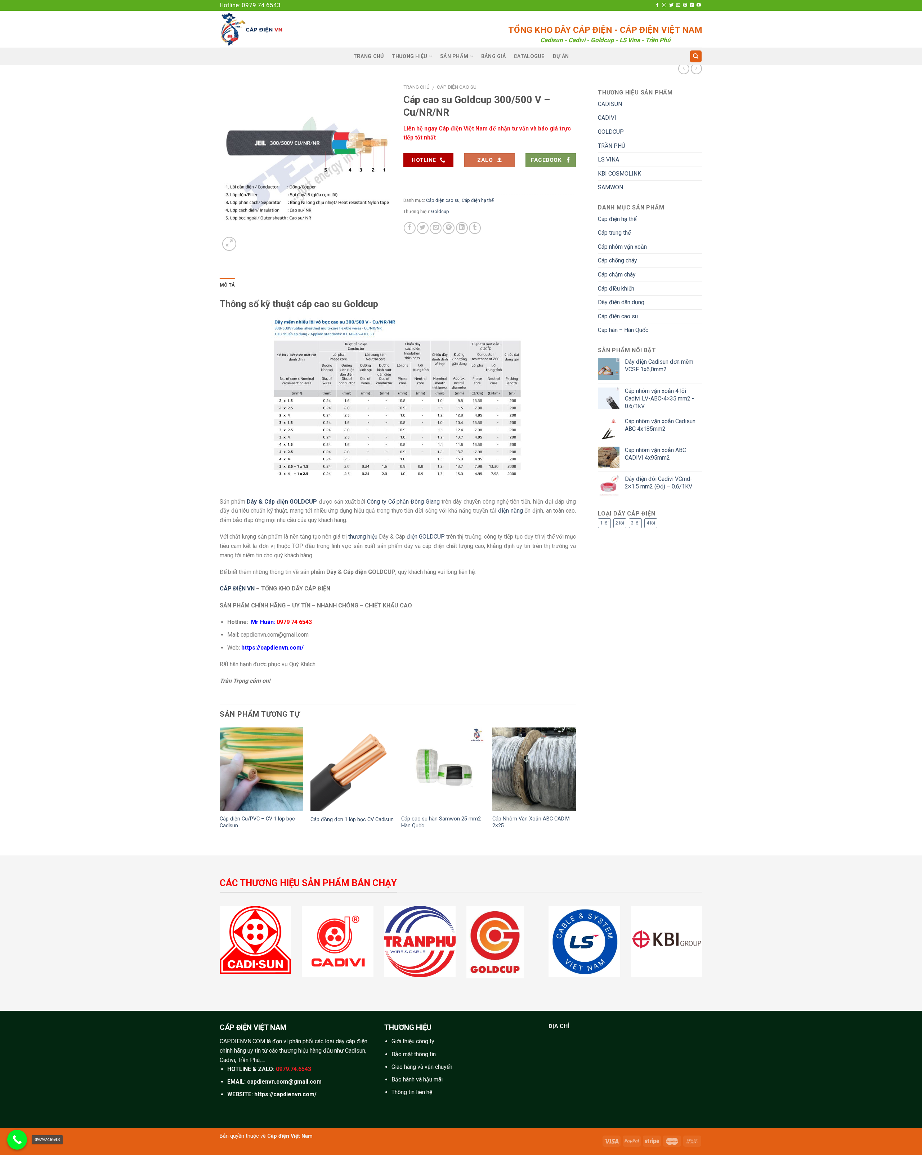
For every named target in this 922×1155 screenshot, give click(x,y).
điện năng (510, 510)
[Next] (575, 785)
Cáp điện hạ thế (617, 219)
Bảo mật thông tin (413, 1054)
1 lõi (604, 523)
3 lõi (635, 523)
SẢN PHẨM (454, 56)
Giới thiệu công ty (412, 1041)
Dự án (561, 56)
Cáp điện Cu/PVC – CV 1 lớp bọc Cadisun (257, 822)
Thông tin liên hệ (411, 1092)
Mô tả (227, 285)
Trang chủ (416, 87)
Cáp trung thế (614, 232)
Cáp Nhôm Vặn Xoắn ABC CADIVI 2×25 (531, 822)
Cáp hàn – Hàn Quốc (623, 330)
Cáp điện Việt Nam (290, 1136)
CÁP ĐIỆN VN (237, 588)
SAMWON (610, 187)
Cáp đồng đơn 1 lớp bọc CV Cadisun (352, 820)
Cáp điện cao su (618, 316)
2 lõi (620, 523)
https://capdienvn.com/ (272, 647)
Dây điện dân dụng (621, 302)
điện (412, 536)
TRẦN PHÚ (611, 145)
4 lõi (650, 523)
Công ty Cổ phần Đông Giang (403, 501)
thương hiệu (362, 536)
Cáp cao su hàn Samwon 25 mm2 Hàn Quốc (441, 822)
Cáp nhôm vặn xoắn (622, 246)
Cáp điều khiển (616, 288)
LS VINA (608, 159)
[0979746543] (17, 1140)
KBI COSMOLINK (619, 173)
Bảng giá (493, 56)
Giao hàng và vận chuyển (421, 1066)
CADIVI (607, 117)
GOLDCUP (611, 131)
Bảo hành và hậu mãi (417, 1079)
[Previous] (220, 785)
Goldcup (440, 211)
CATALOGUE (529, 56)
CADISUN (610, 104)
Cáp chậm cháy (617, 274)
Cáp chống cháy (617, 260)
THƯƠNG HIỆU (409, 56)
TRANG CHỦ (368, 56)
